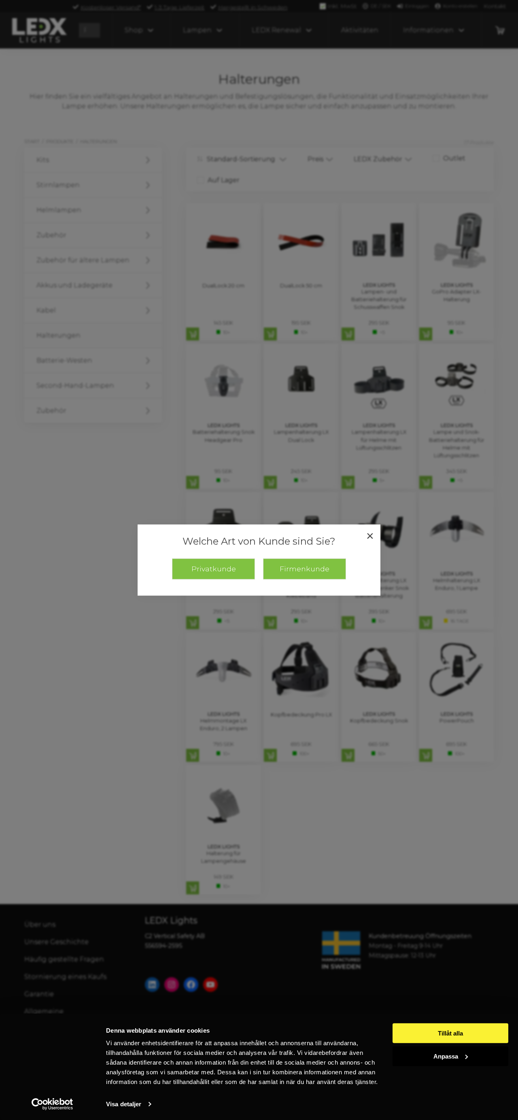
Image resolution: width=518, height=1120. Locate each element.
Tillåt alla (450, 1033)
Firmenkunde (304, 568)
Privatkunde (213, 568)
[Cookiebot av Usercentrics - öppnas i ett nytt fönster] (52, 1104)
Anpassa (445, 1055)
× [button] (370, 536)
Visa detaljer (123, 1104)
